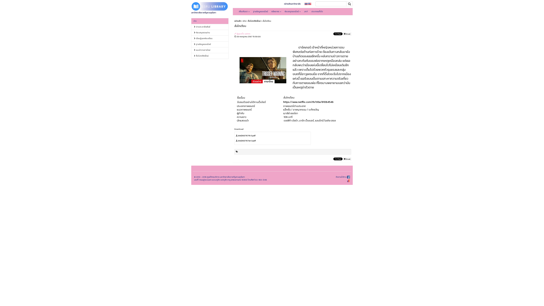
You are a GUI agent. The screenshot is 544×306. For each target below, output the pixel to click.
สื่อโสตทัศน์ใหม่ (202, 55)
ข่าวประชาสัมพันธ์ (203, 26)
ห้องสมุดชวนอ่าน (203, 32)
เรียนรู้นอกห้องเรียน (204, 38)
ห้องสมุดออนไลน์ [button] (292, 11)
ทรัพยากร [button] (275, 11)
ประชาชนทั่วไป (317, 11)
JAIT (306, 11)
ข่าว (195, 21)
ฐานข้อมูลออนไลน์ (260, 11)
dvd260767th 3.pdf (247, 135)
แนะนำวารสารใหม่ (203, 50)
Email (348, 34)
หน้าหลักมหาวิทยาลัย (292, 3)
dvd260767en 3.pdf (247, 140)
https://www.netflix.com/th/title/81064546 (308, 102)
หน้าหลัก (237, 21)
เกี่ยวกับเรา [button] (243, 11)
